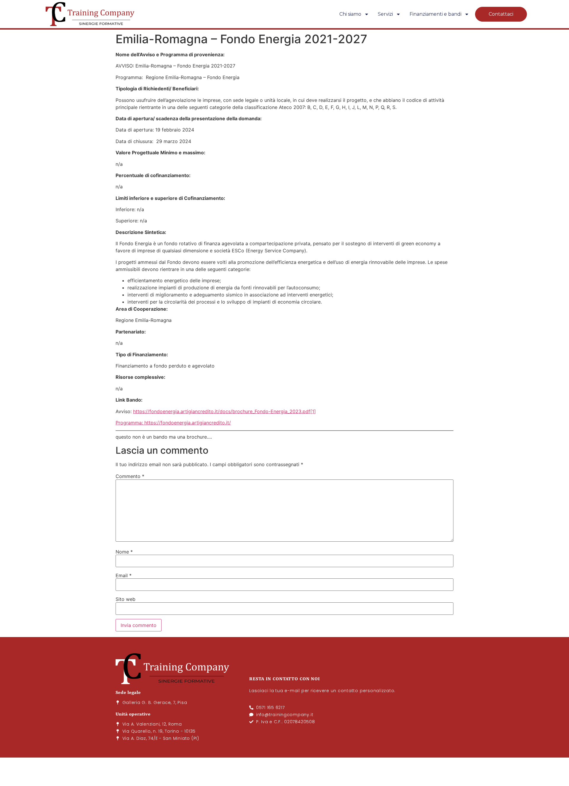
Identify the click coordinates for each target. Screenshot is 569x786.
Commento (130, 476)
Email (124, 575)
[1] (313, 411)
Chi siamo (350, 14)
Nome (124, 551)
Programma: (129, 423)
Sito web (125, 599)
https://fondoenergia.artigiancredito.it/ (187, 423)
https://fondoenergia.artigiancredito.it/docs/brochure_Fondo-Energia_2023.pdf (221, 411)
